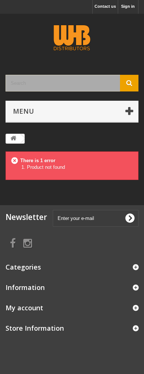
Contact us (105, 6)
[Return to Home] (13, 138)
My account (24, 307)
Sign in (128, 6)
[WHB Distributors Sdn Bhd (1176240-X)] (72, 37)
